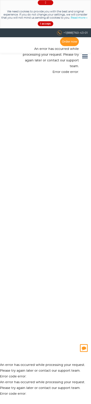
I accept (45, 23)
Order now (69, 41)
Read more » (79, 17)
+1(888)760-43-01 (75, 32)
